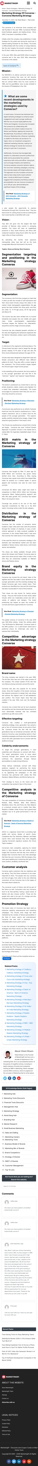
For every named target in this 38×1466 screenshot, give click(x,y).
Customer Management (14, 1166)
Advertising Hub (10, 1115)
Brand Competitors (12, 1153)
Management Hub (11, 1107)
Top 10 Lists (9, 1170)
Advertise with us (8, 1402)
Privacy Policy (6, 1420)
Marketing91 (9, 3)
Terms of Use (6, 1434)
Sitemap (4, 1395)
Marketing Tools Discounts (14, 1098)
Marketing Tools (11, 1140)
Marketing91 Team (7, 1391)
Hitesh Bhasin (27, 1051)
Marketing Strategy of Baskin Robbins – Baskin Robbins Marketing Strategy (18, 1016)
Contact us (5, 1398)
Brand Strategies (12, 8)
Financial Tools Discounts (14, 1102)
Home (3, 8)
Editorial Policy (6, 1431)
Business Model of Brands (15, 1144)
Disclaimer (5, 1427)
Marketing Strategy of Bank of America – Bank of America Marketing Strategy (18, 993)
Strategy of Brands (12, 1157)
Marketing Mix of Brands (14, 1148)
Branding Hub (9, 1120)
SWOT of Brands (11, 1161)
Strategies (6, 958)
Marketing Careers (12, 1137)
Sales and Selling (11, 1133)
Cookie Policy (6, 1423)
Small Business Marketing (14, 1128)
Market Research (10, 1124)
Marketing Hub (9, 1094)
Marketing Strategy (11, 1111)
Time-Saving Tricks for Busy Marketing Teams (18, 1334)
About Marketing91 (7, 1387)
